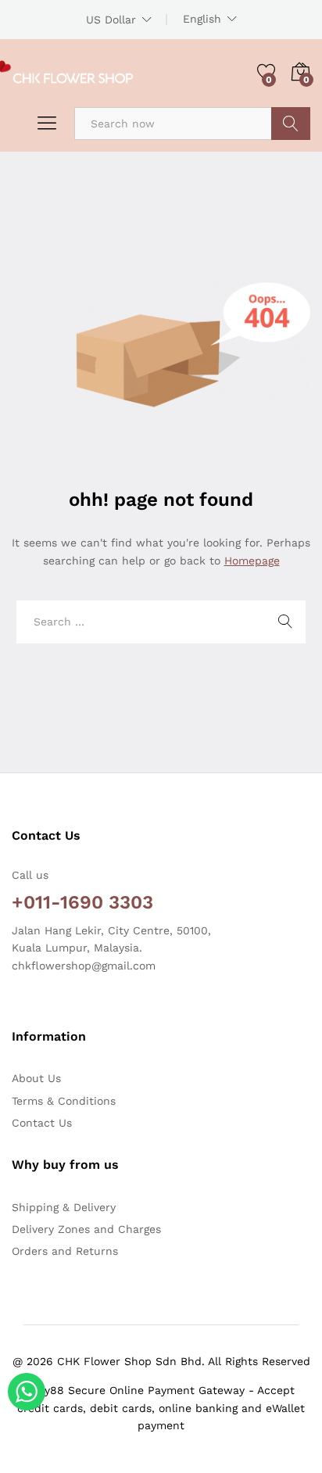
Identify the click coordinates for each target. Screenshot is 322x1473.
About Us (36, 1078)
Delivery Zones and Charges (86, 1229)
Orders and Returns (65, 1251)
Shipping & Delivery (64, 1207)
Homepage (252, 560)
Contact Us (42, 1122)
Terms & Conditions (64, 1101)
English (202, 18)
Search (290, 123)
